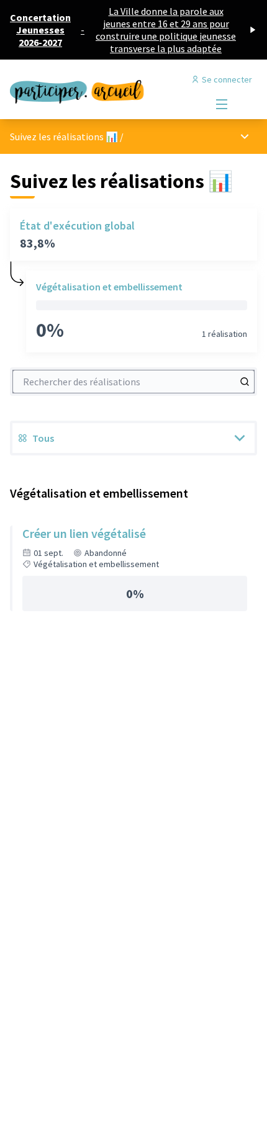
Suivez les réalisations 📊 (64, 136)
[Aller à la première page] (101, 89)
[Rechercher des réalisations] (245, 381)
